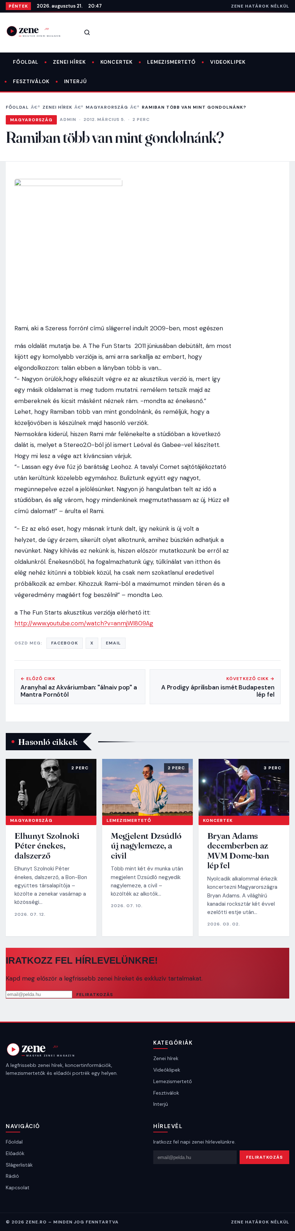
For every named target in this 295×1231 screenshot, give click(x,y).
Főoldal (25, 62)
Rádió (12, 1176)
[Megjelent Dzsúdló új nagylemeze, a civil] (147, 787)
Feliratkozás (94, 994)
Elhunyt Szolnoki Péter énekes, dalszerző (46, 846)
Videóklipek (166, 1070)
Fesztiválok (31, 81)
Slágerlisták (19, 1165)
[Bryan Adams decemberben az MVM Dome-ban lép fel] (244, 787)
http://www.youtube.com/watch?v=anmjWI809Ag (83, 623)
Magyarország (107, 107)
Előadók (15, 1153)
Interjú (75, 81)
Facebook (64, 643)
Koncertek (116, 62)
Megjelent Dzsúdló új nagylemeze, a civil (146, 846)
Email (113, 643)
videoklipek (228, 62)
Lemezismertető (171, 62)
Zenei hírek (69, 62)
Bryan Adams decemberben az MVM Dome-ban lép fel (238, 851)
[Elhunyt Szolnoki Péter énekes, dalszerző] (51, 787)
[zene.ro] (38, 31)
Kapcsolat (18, 1187)
